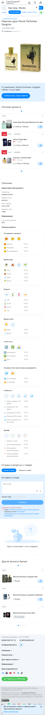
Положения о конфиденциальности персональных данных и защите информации (21, 513)
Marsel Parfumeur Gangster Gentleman (28, 595)
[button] (21, 111)
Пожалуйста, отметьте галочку (12, 507)
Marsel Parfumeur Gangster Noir (25, 577)
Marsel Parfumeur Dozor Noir (24, 613)
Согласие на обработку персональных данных (23, 509)
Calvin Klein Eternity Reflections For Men (28, 122)
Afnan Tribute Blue (20, 139)
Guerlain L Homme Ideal (22, 158)
